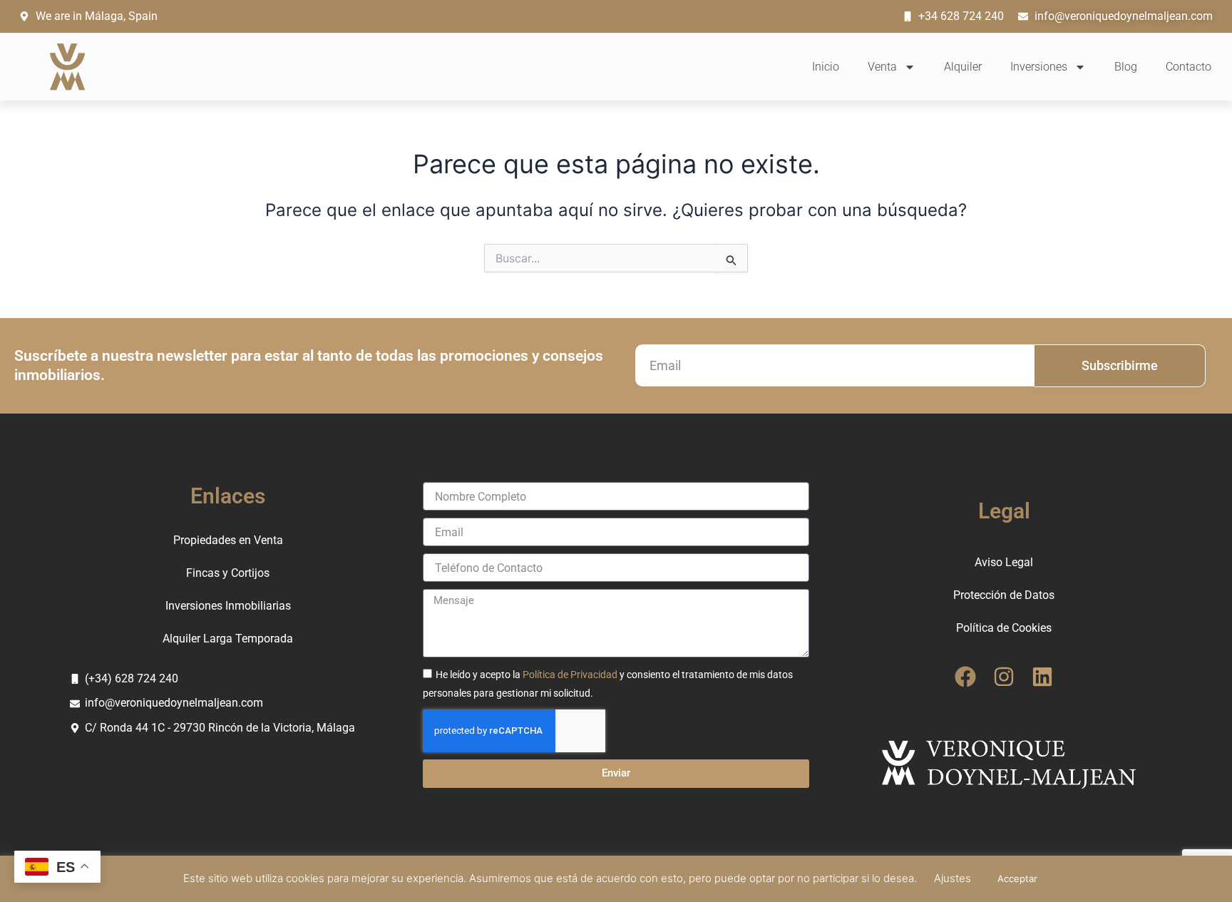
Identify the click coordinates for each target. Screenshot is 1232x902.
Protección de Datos (1003, 595)
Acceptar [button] (1017, 878)
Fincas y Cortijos (228, 573)
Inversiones (1038, 66)
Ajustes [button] (952, 878)
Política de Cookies (1004, 628)
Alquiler (963, 66)
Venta (882, 66)
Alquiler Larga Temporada (228, 638)
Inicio (825, 66)
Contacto (1188, 66)
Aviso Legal (1004, 562)
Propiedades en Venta (228, 540)
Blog (1125, 66)
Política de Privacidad (570, 674)
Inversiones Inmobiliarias (228, 606)
